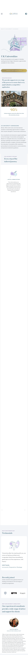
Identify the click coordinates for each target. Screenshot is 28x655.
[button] (1, 14)
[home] (13, 14)
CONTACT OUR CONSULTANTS (14, 70)
